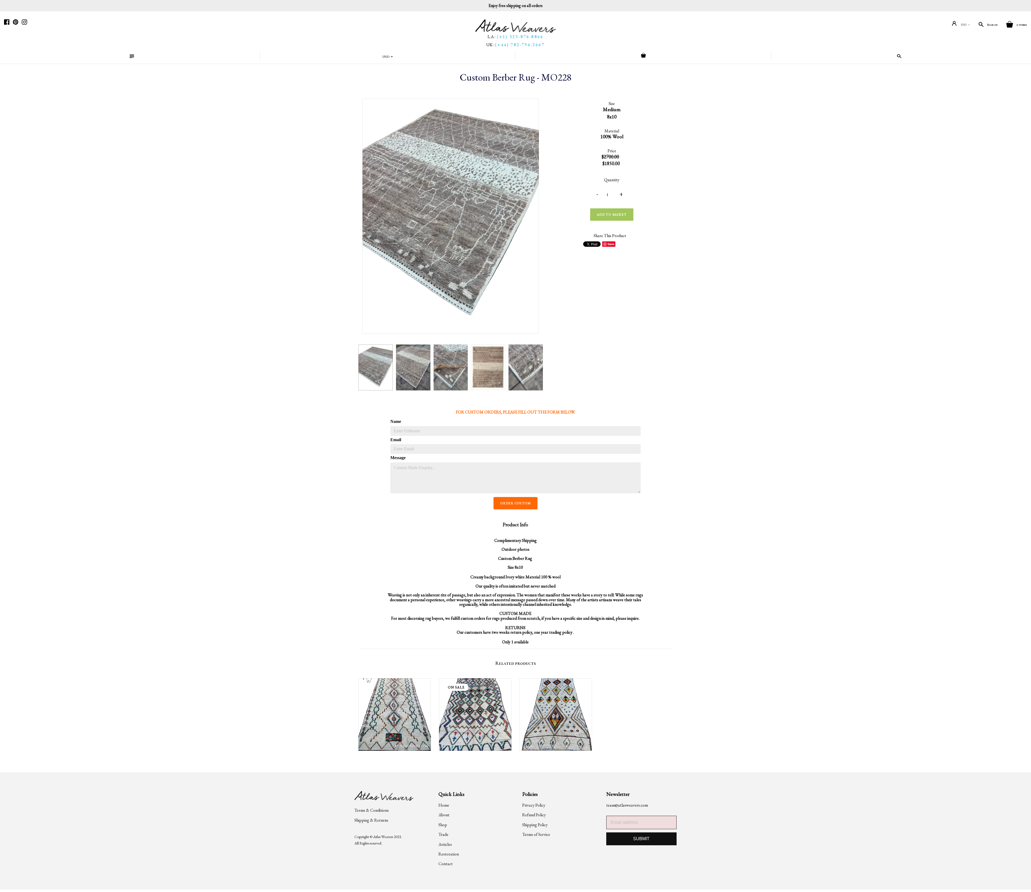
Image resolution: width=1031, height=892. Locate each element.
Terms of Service (536, 834)
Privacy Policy (533, 805)
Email (395, 439)
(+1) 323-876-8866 (520, 36)
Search (992, 25)
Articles (445, 844)
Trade (443, 834)
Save (611, 244)
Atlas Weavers (383, 836)
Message (397, 457)
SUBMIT (641, 838)
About (443, 815)
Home (443, 805)
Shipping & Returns (371, 820)
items (1022, 25)
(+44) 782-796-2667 (520, 45)
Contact (445, 863)
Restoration (448, 854)
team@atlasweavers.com (627, 805)
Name (395, 421)
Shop (442, 825)
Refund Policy (534, 815)
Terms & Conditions (371, 810)
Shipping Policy (535, 825)
